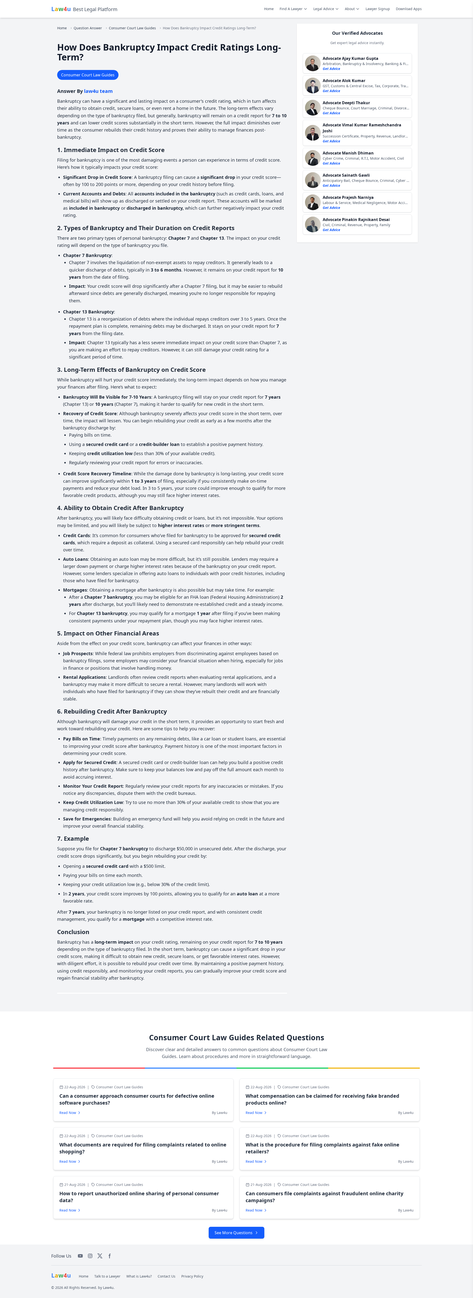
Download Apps (409, 8)
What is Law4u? (139, 1276)
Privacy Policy (192, 1276)
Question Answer (88, 28)
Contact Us (166, 1276)
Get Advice (331, 68)
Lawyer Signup (378, 8)
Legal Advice (323, 8)
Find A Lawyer (291, 8)
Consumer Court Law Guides (132, 28)
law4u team (98, 91)
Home (269, 8)
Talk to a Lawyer (107, 1276)
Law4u (108, 1287)
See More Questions (234, 1232)
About (350, 8)
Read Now (67, 1112)
